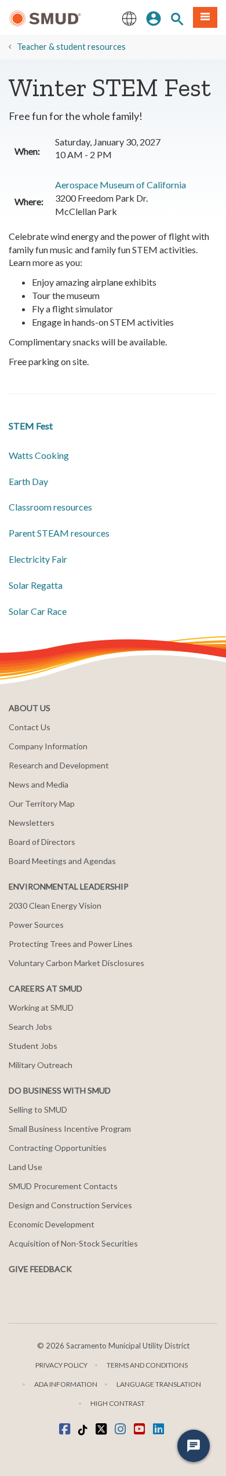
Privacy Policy (61, 1365)
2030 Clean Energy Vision (55, 905)
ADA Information (65, 1384)
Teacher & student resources (71, 47)
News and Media (38, 784)
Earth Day (28, 481)
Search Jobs (30, 1027)
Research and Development (59, 765)
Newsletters (31, 823)
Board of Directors (42, 842)
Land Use (25, 1167)
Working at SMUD (41, 1007)
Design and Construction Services (70, 1205)
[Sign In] (153, 17)
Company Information (48, 746)
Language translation (158, 1384)
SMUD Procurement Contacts (63, 1186)
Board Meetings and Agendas (62, 861)
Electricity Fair (38, 558)
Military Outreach (40, 1065)
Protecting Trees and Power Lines (71, 944)
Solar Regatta (36, 585)
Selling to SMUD (38, 1109)
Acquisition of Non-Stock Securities (73, 1243)
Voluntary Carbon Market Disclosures (76, 963)
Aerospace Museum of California (120, 184)
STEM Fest (31, 425)
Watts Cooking (39, 455)
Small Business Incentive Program (70, 1129)
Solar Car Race (38, 611)
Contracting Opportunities (58, 1148)
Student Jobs (33, 1046)
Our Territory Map (42, 803)
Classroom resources (50, 506)
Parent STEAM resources (59, 532)
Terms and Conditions (147, 1365)
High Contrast (117, 1403)
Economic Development (51, 1224)
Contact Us (29, 727)
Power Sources (36, 925)
